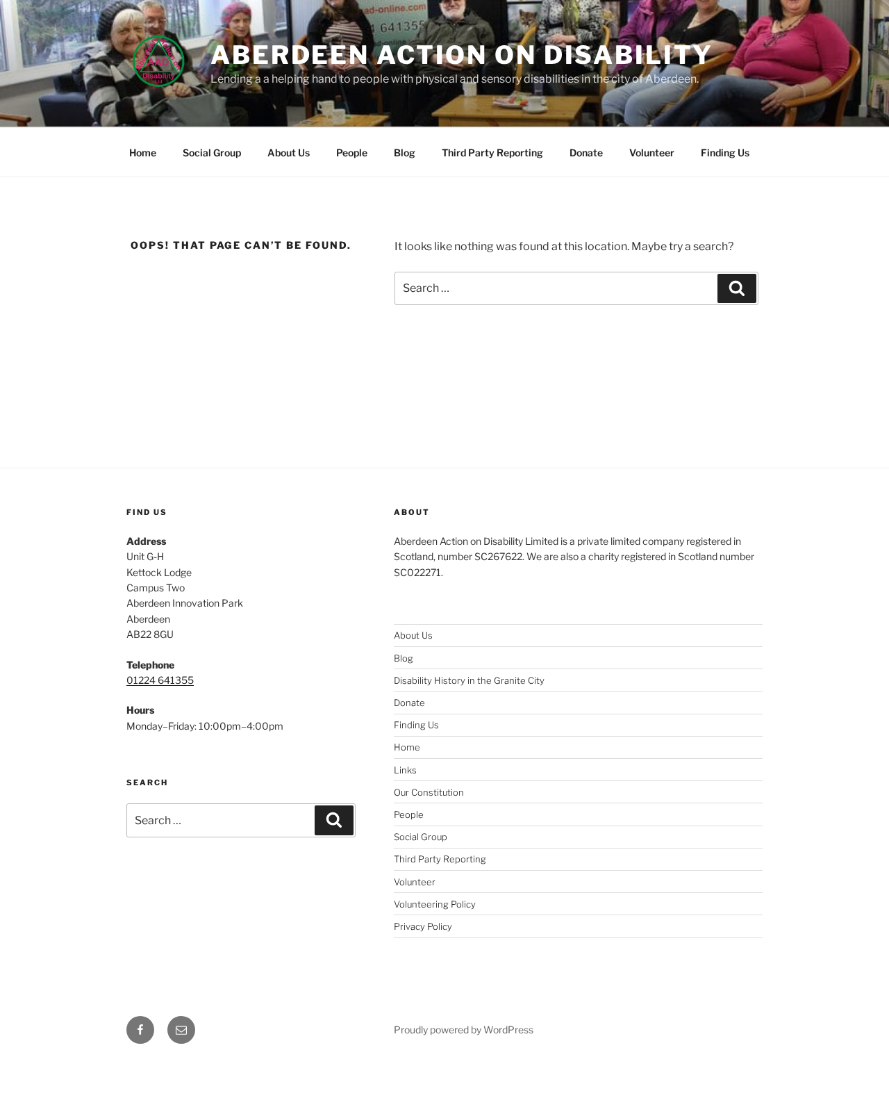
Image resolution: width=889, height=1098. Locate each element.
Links (405, 770)
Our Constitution (429, 792)
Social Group (212, 152)
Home (142, 152)
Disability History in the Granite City (469, 680)
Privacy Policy (423, 926)
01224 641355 (160, 680)
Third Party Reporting (492, 152)
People (351, 152)
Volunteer (651, 152)
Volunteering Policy (435, 904)
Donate (586, 152)
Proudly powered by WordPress (463, 1029)
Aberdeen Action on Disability (461, 55)
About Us (288, 152)
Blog (404, 152)
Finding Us (725, 152)
